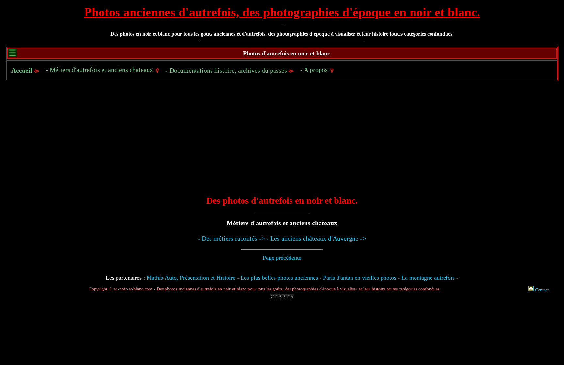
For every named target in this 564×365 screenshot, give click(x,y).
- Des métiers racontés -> (231, 238)
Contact (541, 290)
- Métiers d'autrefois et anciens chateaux (100, 69)
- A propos (314, 69)
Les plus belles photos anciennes (279, 277)
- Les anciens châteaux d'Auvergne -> (316, 238)
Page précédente (282, 258)
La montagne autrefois (428, 277)
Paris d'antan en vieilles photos (359, 277)
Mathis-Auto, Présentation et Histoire (191, 277)
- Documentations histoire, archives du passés (227, 70)
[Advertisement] (282, 143)
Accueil (22, 70)
